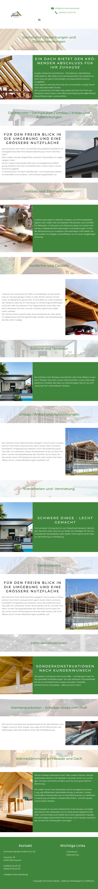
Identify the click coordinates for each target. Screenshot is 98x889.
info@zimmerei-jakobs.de (16, 874)
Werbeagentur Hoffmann (82, 881)
